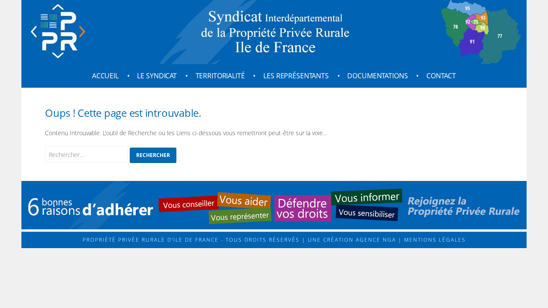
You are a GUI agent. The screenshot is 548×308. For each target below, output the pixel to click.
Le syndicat (156, 75)
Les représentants (296, 75)
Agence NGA (375, 239)
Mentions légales (434, 239)
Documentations (377, 75)
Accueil (105, 75)
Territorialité (220, 75)
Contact (441, 75)
